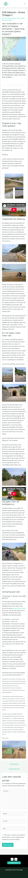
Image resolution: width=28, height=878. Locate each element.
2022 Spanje (20, 18)
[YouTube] (15, 859)
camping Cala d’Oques (19, 608)
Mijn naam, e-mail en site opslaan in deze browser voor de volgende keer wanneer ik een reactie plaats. (13, 837)
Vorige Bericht (14, 764)
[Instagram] (12, 859)
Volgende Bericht (14, 769)
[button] (14, 862)
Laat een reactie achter (9, 18)
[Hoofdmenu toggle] (25, 3)
